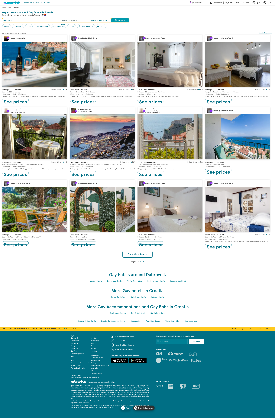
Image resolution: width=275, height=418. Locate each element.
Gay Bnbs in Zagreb (118, 313)
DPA (92, 371)
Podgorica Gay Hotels (156, 281)
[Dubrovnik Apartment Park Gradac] (131, 85)
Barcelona (100, 391)
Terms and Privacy (97, 358)
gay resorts (125, 387)
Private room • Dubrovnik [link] (214, 235)
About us (94, 338)
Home (4, 7)
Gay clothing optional (77, 354)
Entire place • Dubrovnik (11, 90)
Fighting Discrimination (78, 368)
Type (6, 26)
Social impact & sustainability (80, 363)
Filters (102, 26)
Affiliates (93, 348)
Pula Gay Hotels (157, 297)
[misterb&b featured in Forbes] (195, 360)
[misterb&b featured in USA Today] (161, 360)
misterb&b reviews (97, 368)
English (242, 329)
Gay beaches (75, 341)
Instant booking (42, 26)
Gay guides (74, 346)
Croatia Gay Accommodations (113, 321)
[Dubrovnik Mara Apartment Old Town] (198, 85)
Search (121, 20)
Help (250, 329)
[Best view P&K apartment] (63, 85)
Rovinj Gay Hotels (118, 297)
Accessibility (95, 341)
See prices (15, 100)
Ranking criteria (96, 363)
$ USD (234, 329)
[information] (8, 38)
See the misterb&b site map (105, 407)
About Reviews (96, 360)
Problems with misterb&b (98, 394)
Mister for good (76, 365)
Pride (237, 3)
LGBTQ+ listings (58, 26)
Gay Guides (229, 3)
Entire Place (18, 26)
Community (197, 3)
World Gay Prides (172, 321)
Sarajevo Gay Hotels (178, 281)
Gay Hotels (245, 3)
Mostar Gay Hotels (134, 281)
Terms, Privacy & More (263, 329)
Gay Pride (74, 351)
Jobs (92, 343)
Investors (94, 351)
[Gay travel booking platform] (78, 381)
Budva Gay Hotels (114, 281)
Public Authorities (96, 373)
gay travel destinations (89, 392)
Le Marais (130, 391)
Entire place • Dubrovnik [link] (214, 90)
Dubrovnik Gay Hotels (87, 321)
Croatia (9, 7)
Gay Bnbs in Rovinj (157, 313)
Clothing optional (87, 26)
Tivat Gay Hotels (95, 281)
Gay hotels (74, 348)
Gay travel (74, 338)
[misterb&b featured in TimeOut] (193, 354)
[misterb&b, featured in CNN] (159, 353)
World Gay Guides (153, 321)
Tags (72, 356)
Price (71, 26)
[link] (34, 94)
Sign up (258, 3)
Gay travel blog (191, 321)
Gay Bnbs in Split (138, 313)
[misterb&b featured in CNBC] (175, 353)
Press (93, 346)
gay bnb (146, 394)
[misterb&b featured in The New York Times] (178, 360)
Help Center (95, 378)
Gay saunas (74, 343)
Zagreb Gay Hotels (138, 297)
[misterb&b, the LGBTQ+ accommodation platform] (11, 2)
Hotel (29, 26)
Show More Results (137, 254)
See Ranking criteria (265, 33)
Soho (74, 391)
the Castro (109, 391)
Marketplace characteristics (100, 365)
